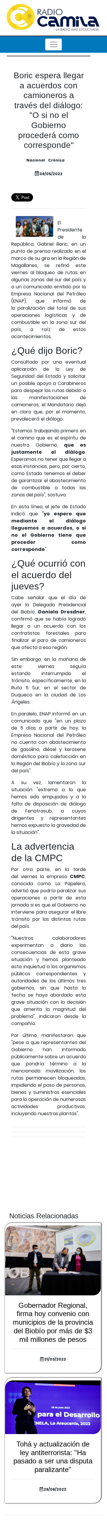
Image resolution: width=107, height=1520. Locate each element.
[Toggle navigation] (53, 44)
